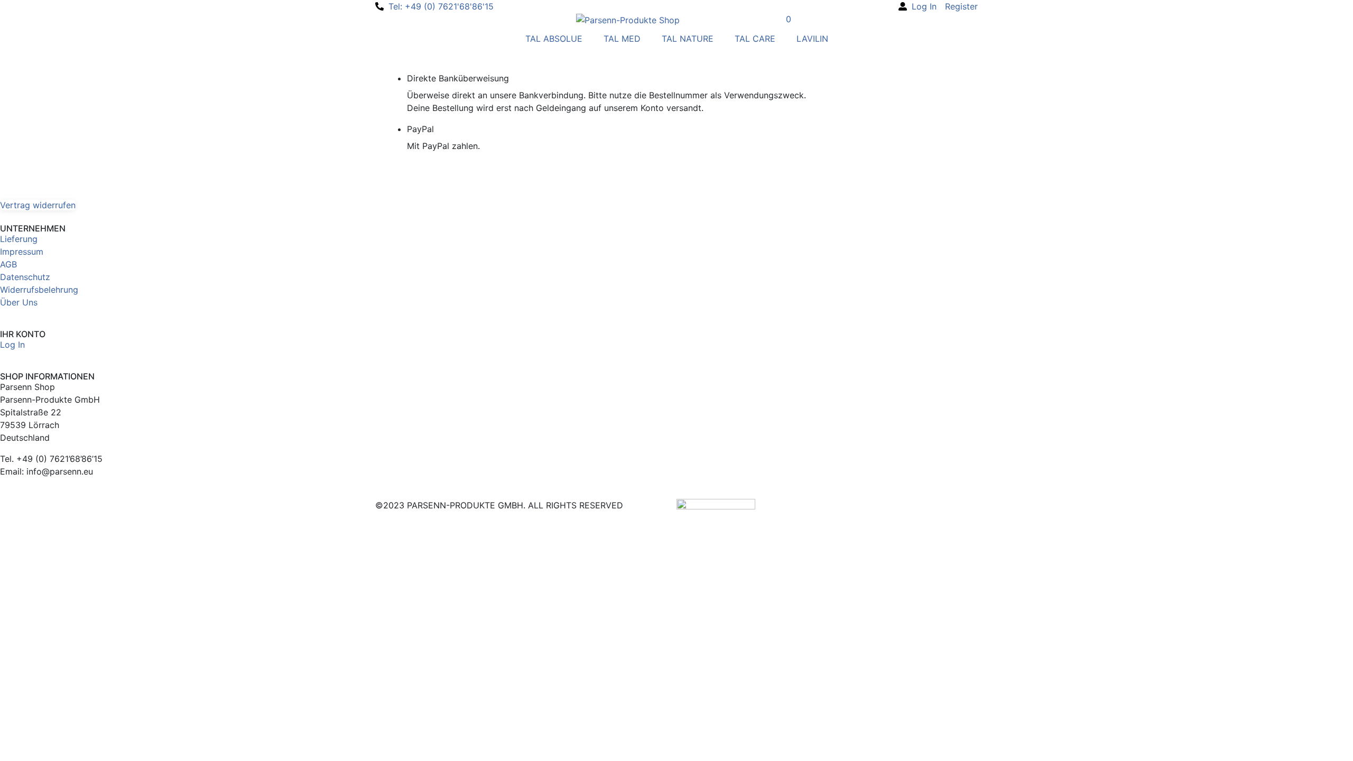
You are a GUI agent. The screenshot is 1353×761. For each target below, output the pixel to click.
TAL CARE (755, 38)
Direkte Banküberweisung (458, 78)
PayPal (420, 129)
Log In (12, 344)
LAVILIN (812, 38)
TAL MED (622, 38)
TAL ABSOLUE (553, 38)
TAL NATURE (687, 38)
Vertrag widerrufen (38, 205)
